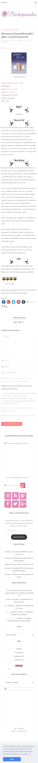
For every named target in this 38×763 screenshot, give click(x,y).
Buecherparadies (7, 40)
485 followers (19, 665)
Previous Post (19, 318)
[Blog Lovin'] (23, 496)
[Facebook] (7, 504)
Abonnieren (19, 537)
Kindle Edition (12, 92)
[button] (31, 754)
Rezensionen (13, 30)
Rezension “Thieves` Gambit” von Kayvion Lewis (19, 564)
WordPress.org (19, 660)
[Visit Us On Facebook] (11, 485)
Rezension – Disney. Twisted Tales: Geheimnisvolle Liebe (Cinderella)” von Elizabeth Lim (19, 593)
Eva (6, 606)
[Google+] (23, 504)
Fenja (7, 590)
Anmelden (19, 649)
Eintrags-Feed (19, 652)
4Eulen (5, 30)
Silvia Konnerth (12, 89)
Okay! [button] (12, 759)
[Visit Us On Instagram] (22, 485)
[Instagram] (7, 496)
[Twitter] (15, 504)
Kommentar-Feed (19, 656)
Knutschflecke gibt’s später (14, 83)
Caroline (8, 599)
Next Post (18, 322)
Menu (5, 2)
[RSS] (15, 496)
